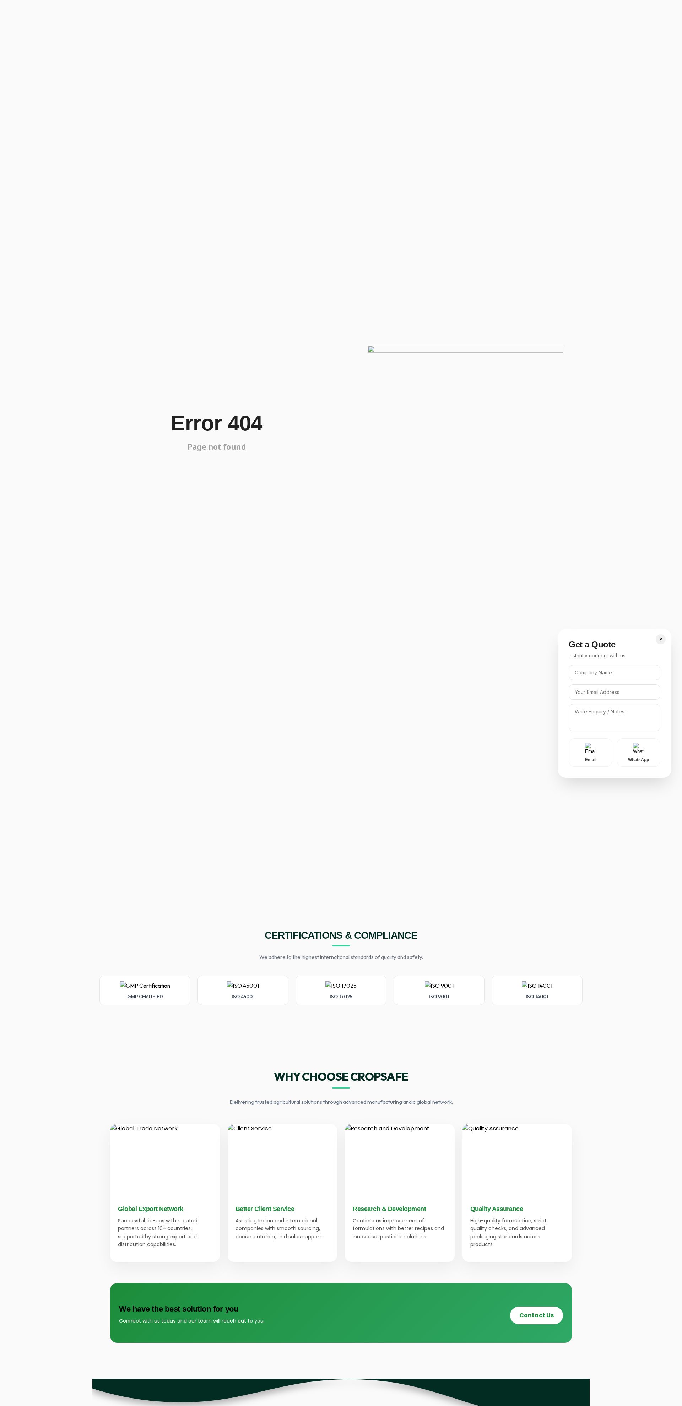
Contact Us (536, 1315)
